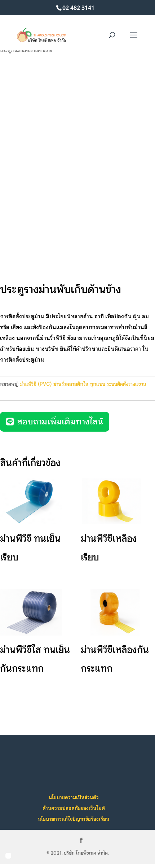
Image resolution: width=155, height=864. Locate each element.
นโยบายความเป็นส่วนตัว (74, 797)
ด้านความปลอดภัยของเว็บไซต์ (74, 808)
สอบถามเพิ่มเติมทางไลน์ (60, 421)
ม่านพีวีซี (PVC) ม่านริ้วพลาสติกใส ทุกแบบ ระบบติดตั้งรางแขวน (83, 384)
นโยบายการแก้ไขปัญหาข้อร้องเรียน (73, 819)
